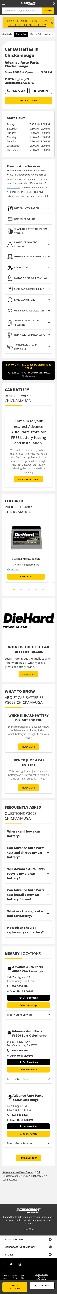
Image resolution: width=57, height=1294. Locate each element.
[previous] (6, 589)
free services (13, 187)
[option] (26, 551)
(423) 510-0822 (19, 1114)
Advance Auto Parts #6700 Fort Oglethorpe (29, 1033)
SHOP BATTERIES (28, 100)
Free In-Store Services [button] (19, 1014)
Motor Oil (35, 34)
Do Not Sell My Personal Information (41, 1277)
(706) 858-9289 (19, 1050)
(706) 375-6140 (18, 90)
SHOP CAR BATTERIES (28, 479)
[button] (28, 208)
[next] (51, 589)
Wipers (49, 34)
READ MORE (28, 674)
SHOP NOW (26, 576)
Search (48, 10)
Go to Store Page (28, 1005)
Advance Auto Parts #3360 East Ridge (27, 1097)
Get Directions (30, 997)
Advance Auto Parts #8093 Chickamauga (27, 969)
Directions (43, 90)
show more (13, 569)
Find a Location (28, 1157)
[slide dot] (14, 589)
